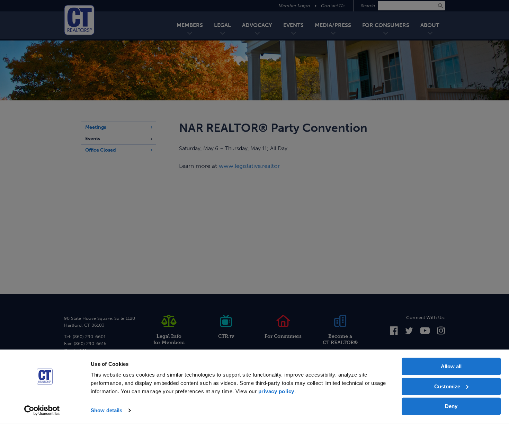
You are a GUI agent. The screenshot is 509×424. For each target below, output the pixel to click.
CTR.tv (226, 336)
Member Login (294, 5)
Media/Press (333, 25)
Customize (447, 386)
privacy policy (276, 391)
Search (368, 5)
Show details (106, 410)
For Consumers (385, 25)
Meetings (95, 127)
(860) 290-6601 (89, 336)
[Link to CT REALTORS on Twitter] (409, 332)
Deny (451, 406)
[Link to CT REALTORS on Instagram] (441, 333)
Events (293, 25)
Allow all (451, 366)
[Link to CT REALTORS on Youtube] (425, 332)
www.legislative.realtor (249, 165)
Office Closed (100, 150)
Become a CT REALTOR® (340, 339)
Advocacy (257, 25)
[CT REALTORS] (79, 20)
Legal (222, 25)
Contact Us (333, 5)
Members (190, 25)
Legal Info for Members (169, 339)
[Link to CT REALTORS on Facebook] (394, 333)
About (429, 25)
